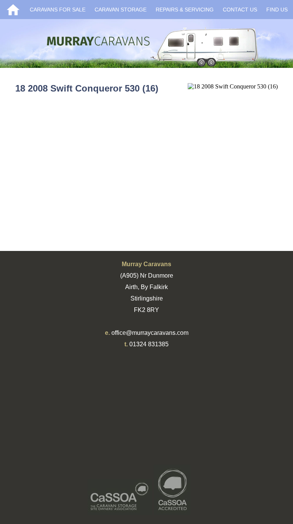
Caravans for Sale (57, 9)
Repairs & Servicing (185, 9)
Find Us (277, 9)
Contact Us (240, 9)
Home (13, 9)
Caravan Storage (120, 9)
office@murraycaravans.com (149, 333)
